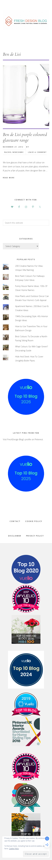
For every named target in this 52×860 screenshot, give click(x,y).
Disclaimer (14, 536)
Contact (15, 521)
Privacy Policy (35, 536)
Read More (9, 178)
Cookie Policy (33, 521)
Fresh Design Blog (26, 20)
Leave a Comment (37, 152)
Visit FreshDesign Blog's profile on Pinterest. (23, 439)
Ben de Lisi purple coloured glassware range (25, 137)
